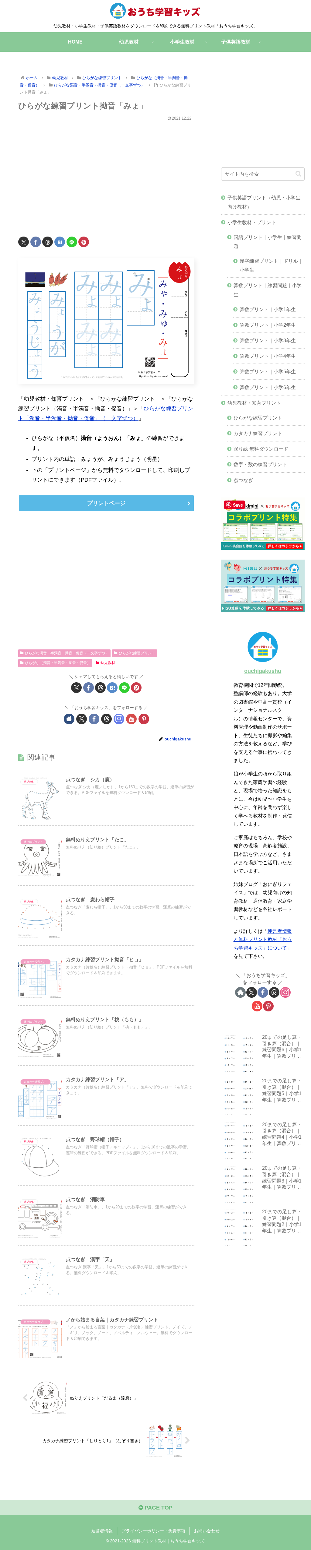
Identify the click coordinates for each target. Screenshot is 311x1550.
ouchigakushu (262, 671)
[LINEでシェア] (72, 242)
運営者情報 (102, 1530)
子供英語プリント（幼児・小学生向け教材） (263, 202)
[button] (298, 173)
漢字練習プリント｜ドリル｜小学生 (271, 265)
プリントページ (106, 503)
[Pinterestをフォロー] (143, 719)
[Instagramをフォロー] (119, 719)
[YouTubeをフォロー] (131, 719)
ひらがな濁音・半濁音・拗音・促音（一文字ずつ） (67, 653)
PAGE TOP (158, 1508)
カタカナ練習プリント (258, 433)
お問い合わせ (207, 1530)
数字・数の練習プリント (260, 464)
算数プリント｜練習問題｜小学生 (268, 290)
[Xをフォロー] (81, 719)
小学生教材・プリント (251, 222)
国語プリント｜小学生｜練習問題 (268, 241)
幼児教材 (108, 663)
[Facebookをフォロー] (94, 719)
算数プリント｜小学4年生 (268, 356)
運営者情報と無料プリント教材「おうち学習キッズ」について (263, 939)
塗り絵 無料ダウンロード (261, 449)
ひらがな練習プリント (137, 653)
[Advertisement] (106, 174)
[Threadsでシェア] (47, 242)
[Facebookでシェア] (35, 242)
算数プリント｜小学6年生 (268, 387)
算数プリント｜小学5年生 (268, 371)
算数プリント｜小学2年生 (268, 325)
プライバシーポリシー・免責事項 (153, 1530)
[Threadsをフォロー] (106, 719)
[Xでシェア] (23, 242)
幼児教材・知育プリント (254, 403)
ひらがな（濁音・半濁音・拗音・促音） (58, 663)
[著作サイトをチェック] (69, 719)
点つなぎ (243, 480)
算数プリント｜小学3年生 (268, 340)
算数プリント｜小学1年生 (268, 309)
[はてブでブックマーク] (59, 242)
